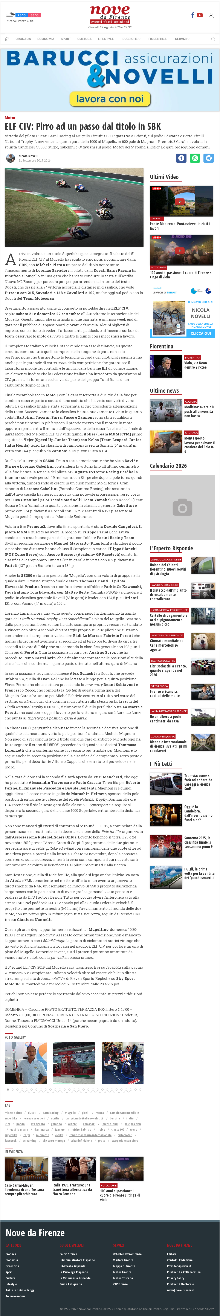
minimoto (42, 1135)
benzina (115, 1118)
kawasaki (89, 1124)
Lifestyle (106, 39)
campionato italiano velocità (85, 1118)
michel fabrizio (81, 1129)
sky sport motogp (54, 1141)
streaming (30, 1141)
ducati (32, 1113)
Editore (171, 1254)
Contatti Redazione (179, 1260)
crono (133, 1129)
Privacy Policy (175, 1278)
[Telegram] (208, 158)
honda (20, 1124)
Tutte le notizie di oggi (20, 1290)
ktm (7, 1124)
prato (101, 1141)
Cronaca (23, 39)
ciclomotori (125, 1135)
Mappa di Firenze (124, 1266)
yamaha (56, 1124)
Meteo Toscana (123, 1278)
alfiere (72, 1124)
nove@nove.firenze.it (180, 1290)
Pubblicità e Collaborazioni (184, 1272)
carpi (26, 1135)
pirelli (85, 1113)
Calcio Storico (68, 1254)
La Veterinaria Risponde (75, 1278)
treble (101, 1129)
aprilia (55, 1118)
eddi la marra (19, 1129)
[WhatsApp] (195, 158)
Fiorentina (157, 39)
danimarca (41, 1129)
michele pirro (13, 1113)
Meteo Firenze (122, 1272)
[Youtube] (200, 15)
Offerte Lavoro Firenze (127, 1254)
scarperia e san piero (125, 1141)
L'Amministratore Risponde (77, 1260)
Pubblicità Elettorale (180, 1284)
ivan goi (60, 1129)
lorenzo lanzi (110, 1124)
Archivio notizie (15, 1296)
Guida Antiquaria (71, 1284)
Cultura (84, 39)
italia (130, 1118)
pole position (132, 1124)
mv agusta (38, 1124)
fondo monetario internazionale (90, 1135)
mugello (70, 1113)
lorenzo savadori (34, 1118)
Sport (66, 39)
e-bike (59, 1135)
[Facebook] (193, 15)
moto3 (100, 1113)
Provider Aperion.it (179, 1266)
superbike (11, 1135)
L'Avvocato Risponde (72, 1266)
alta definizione (81, 1141)
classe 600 (117, 1129)
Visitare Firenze (123, 1260)
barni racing (51, 1113)
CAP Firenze (120, 1284)
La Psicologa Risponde (74, 1272)
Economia (45, 39)
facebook (11, 1141)
